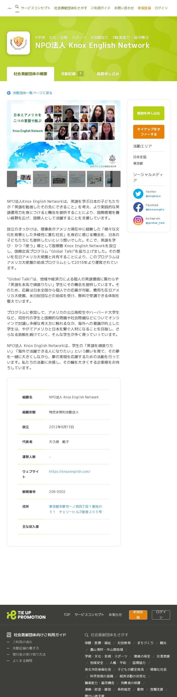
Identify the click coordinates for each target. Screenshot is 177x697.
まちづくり (145, 643)
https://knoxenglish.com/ (69, 471)
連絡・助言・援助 (98, 689)
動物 (140, 689)
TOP (67, 614)
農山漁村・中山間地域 (106, 649)
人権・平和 (118, 662)
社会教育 (124, 643)
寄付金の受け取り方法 (29, 654)
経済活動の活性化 (133, 676)
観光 (163, 643)
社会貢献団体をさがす (70, 8)
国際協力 (139, 662)
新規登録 (144, 8)
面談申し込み (108, 73)
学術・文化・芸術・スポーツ (106, 656)
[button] (115, 179)
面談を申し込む (148, 113)
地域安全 (96, 662)
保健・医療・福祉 (98, 643)
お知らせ (115, 614)
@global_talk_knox (160, 223)
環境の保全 (142, 656)
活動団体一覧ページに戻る (32, 93)
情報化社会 (158, 669)
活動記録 (71, 73)
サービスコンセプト (36, 8)
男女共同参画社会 (98, 669)
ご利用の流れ (22, 642)
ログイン (161, 8)
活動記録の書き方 (25, 648)
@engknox (153, 196)
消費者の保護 (131, 683)
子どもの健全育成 (131, 669)
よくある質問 (22, 660)
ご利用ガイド (101, 8)
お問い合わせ (124, 8)
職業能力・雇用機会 (100, 683)
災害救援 (163, 656)
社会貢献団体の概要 (30, 73)
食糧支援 (156, 689)
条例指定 (124, 689)
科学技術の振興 (101, 676)
